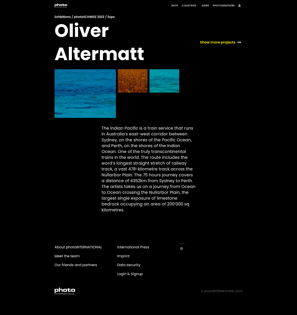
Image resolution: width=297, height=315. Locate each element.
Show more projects (217, 42)
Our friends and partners (76, 264)
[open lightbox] (85, 93)
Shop (174, 5)
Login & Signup (130, 273)
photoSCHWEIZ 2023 (89, 17)
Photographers (224, 5)
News (205, 5)
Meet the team (67, 256)
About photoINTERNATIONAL (78, 247)
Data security (128, 264)
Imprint (123, 256)
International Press (133, 247)
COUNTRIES (189, 5)
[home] (61, 5)
